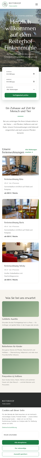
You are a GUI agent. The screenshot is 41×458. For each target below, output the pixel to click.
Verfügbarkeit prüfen (20, 95)
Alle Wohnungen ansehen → (31, 151)
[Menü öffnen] (36, 4)
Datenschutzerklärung (9, 427)
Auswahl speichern (20, 454)
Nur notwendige (20, 448)
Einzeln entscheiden (10, 435)
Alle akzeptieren (20, 442)
